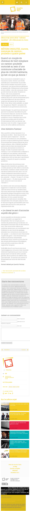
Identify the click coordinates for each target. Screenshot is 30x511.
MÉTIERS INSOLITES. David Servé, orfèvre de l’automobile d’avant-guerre (11, 500)
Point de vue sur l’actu (15, 465)
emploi (14, 387)
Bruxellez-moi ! (15, 473)
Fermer (3, 510)
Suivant (24, 350)
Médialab (15, 471)
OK (6, 494)
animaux (10, 387)
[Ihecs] (5, 485)
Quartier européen (15, 468)
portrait (17, 387)
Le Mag (15, 466)
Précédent (6, 350)
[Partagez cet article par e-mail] (4, 393)
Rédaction (8, 370)
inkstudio (17, 478)
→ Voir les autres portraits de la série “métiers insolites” (13, 272)
